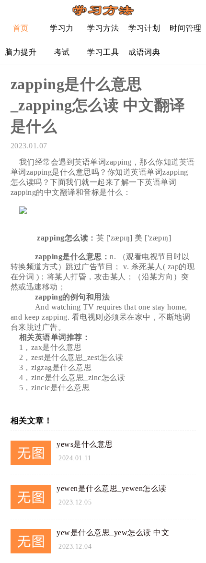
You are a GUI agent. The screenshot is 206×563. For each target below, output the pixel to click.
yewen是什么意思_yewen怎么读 (112, 488)
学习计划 (144, 28)
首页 (21, 28)
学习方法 (103, 28)
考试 (62, 52)
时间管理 (185, 28)
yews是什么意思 (85, 444)
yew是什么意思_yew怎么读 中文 (113, 532)
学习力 (62, 28)
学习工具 (103, 52)
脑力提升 (20, 52)
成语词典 (144, 52)
